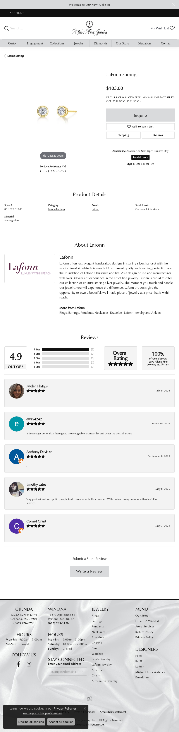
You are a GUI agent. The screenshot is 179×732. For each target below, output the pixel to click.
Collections (57, 43)
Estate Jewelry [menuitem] (101, 659)
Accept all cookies (61, 722)
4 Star (37, 354)
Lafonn (95, 209)
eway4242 (34, 419)
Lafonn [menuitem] (140, 666)
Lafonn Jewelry (134, 312)
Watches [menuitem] (97, 654)
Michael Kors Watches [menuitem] (150, 672)
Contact (166, 43)
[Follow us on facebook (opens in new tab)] (18, 664)
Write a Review (89, 571)
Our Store (122, 43)
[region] (53, 112)
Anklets (156, 312)
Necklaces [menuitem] (98, 632)
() (92, 349)
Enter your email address (64, 664)
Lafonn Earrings (15, 56)
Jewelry (79, 43)
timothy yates (36, 484)
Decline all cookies (31, 722)
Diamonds (100, 43)
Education (144, 43)
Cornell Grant (36, 521)
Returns (158, 135)
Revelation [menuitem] (142, 677)
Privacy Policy (144, 637)
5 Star (37, 349)
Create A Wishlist (147, 621)
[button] (16, 13)
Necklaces (101, 312)
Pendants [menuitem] (98, 626)
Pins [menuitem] (94, 648)
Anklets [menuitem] (97, 670)
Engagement (35, 43)
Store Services (145, 626)
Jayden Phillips (37, 386)
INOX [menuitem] (139, 661)
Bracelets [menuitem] (98, 637)
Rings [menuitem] (95, 615)
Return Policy (144, 632)
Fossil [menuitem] (139, 655)
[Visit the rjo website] (89, 698)
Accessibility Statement (113, 712)
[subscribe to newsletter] (81, 671)
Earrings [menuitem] (97, 621)
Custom (13, 43)
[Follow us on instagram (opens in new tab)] (28, 664)
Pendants (87, 312)
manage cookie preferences (42, 713)
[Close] (173, 4)
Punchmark (97, 724)
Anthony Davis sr (39, 451)
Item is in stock (140, 157)
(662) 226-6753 (53, 171)
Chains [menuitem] (96, 675)
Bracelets (116, 312)
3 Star (37, 358)
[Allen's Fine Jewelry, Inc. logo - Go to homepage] (89, 28)
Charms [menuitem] (97, 643)
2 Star (37, 362)
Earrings (73, 312)
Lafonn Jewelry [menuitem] (102, 664)
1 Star (37, 367)
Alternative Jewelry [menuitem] (105, 681)
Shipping (123, 135)
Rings (63, 312)
